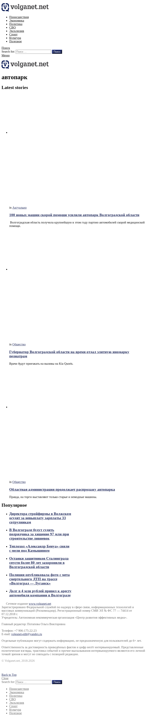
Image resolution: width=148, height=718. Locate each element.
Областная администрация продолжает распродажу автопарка (62, 489)
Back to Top (9, 674)
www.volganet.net (40, 603)
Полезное (15, 41)
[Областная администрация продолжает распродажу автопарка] (78, 423)
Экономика (16, 20)
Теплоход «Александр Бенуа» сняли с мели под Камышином (39, 548)
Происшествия (19, 17)
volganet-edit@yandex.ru (26, 634)
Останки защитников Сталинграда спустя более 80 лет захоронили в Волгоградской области (39, 562)
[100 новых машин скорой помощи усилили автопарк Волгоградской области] (78, 148)
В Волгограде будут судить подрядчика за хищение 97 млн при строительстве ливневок (39, 534)
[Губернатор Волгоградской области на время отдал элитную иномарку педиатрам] (78, 285)
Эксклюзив (16, 31)
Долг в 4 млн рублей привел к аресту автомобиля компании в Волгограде (40, 593)
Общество (19, 344)
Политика (15, 24)
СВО (12, 27)
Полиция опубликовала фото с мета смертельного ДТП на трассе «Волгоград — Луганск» (39, 579)
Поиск (57, 51)
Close (5, 678)
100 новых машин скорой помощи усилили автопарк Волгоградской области (74, 215)
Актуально (19, 207)
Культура (15, 37)
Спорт (13, 34)
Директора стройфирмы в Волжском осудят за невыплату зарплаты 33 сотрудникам (40, 518)
